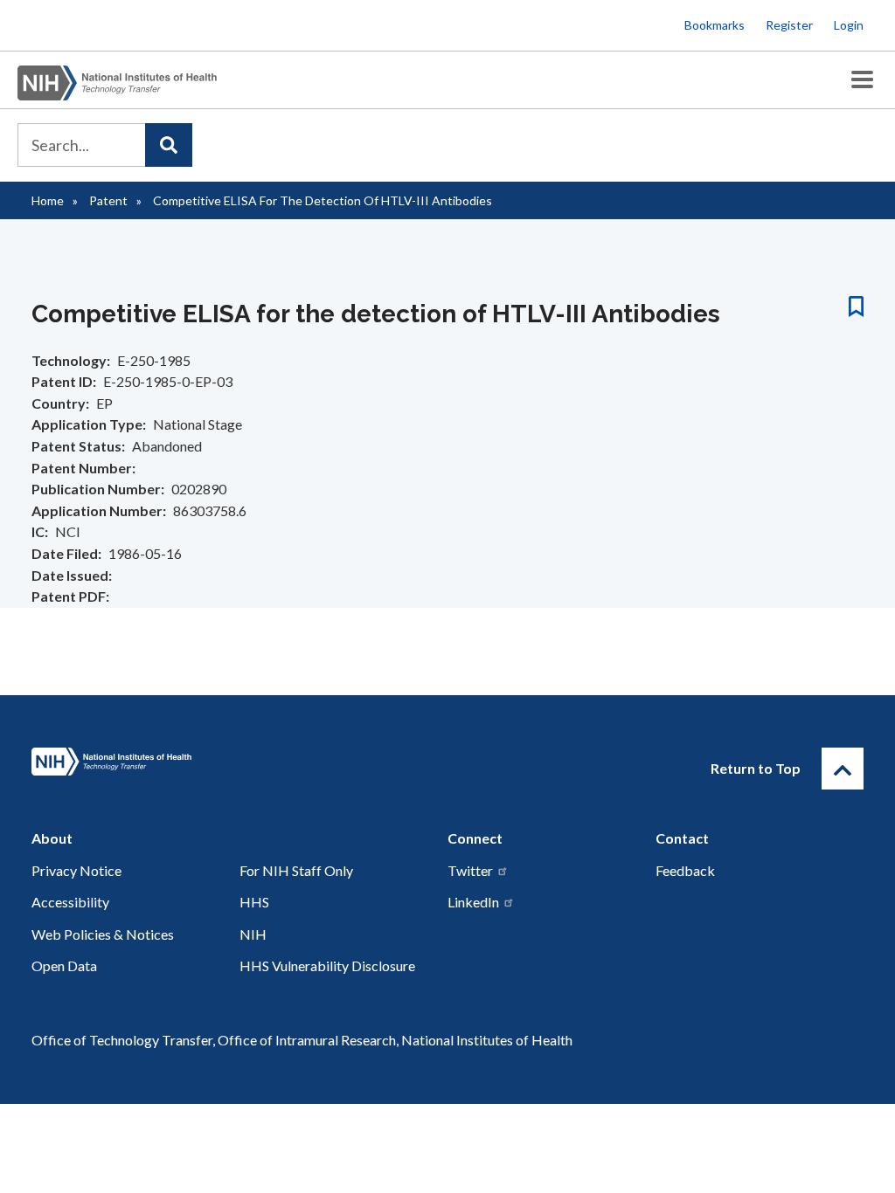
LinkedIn (473, 901)
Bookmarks (714, 24)
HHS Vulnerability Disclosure (327, 965)
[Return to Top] (843, 769)
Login (849, 24)
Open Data (64, 965)
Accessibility (70, 901)
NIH (253, 934)
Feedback (685, 870)
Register (789, 24)
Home (47, 200)
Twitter (470, 870)
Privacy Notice (76, 870)
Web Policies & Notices (102, 934)
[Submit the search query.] (168, 145)
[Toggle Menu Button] (862, 80)
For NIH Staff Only (296, 870)
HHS (254, 901)
